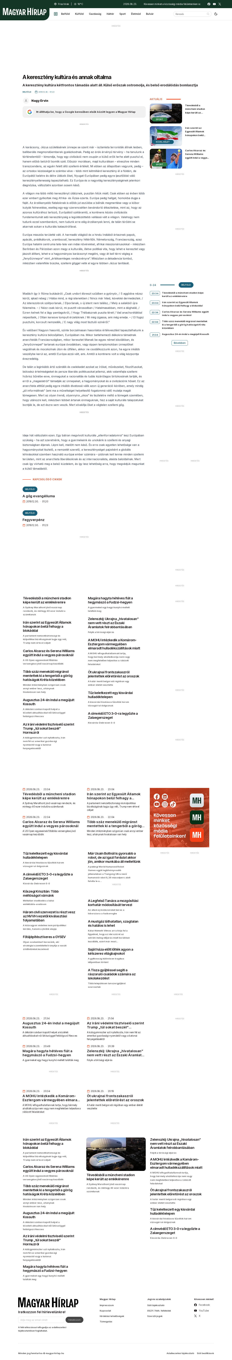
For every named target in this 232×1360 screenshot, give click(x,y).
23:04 (155, 303)
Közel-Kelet (163, 142)
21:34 (155, 334)
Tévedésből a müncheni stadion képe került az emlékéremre (195, 110)
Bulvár (150, 13)
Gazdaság (95, 13)
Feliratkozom (74, 1319)
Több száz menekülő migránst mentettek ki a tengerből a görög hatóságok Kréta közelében (184, 324)
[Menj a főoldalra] (24, 11)
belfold (186, 285)
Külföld (79, 13)
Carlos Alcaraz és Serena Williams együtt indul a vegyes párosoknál (197, 155)
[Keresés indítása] (208, 14)
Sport (122, 13)
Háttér (110, 13)
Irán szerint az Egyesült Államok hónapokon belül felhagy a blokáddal (196, 133)
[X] (219, 4)
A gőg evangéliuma (39, 496)
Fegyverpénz (34, 520)
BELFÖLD (30, 489)
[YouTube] (214, 4)
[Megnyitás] (55, 14)
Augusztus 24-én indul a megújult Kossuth (185, 334)
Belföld (65, 13)
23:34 (155, 293)
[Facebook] (209, 4)
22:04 (155, 322)
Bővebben (180, 342)
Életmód (136, 13)
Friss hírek (63, 4)
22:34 (155, 312)
